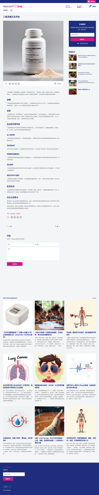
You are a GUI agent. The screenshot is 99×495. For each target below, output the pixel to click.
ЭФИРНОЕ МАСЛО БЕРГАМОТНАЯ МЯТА (86, 64)
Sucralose (12, 213)
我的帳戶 (79, 7)
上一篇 (10, 226)
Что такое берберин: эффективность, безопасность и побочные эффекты (86, 81)
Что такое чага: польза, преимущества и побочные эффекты (85, 73)
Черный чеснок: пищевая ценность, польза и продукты (87, 56)
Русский (5, 486)
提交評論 (15, 264)
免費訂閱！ (82, 39)
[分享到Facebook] (10, 84)
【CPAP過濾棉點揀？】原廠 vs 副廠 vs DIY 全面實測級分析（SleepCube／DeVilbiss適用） (17, 334)
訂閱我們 (92, 1)
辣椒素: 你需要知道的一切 (84, 89)
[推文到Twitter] (16, 84)
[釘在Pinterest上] (13, 84)
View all (94, 298)
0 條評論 (59, 83)
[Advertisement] (49, 286)
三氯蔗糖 (18, 213)
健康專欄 (5, 10)
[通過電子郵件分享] (19, 84)
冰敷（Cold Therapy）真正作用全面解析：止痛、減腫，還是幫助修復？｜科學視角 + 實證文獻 (49, 440)
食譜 (11, 10)
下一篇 (56, 226)
